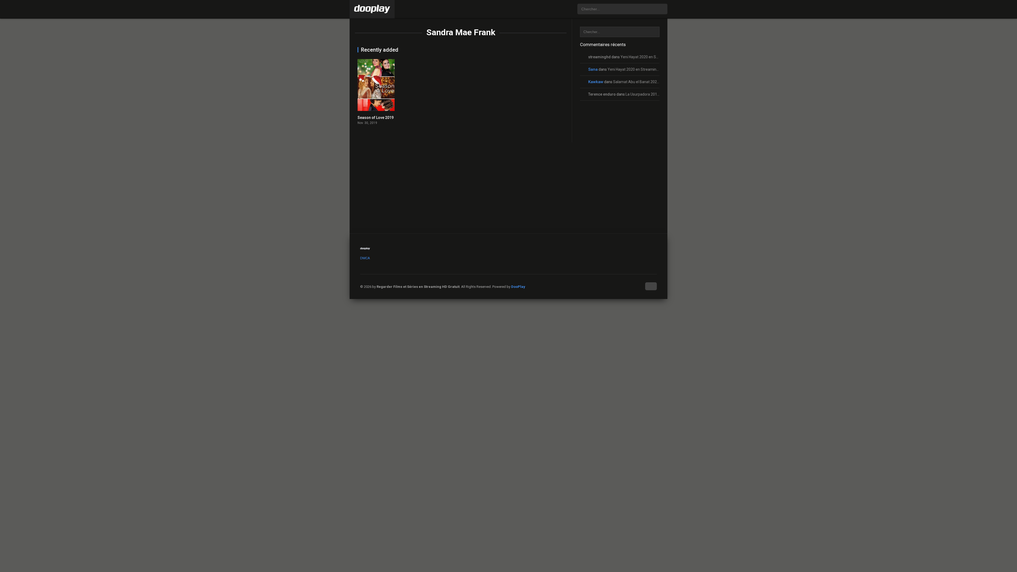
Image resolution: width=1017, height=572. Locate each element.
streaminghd (599, 57)
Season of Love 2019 (376, 117)
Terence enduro (602, 94)
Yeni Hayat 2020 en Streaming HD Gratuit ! (656, 57)
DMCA (365, 258)
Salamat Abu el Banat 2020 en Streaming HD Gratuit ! (657, 82)
